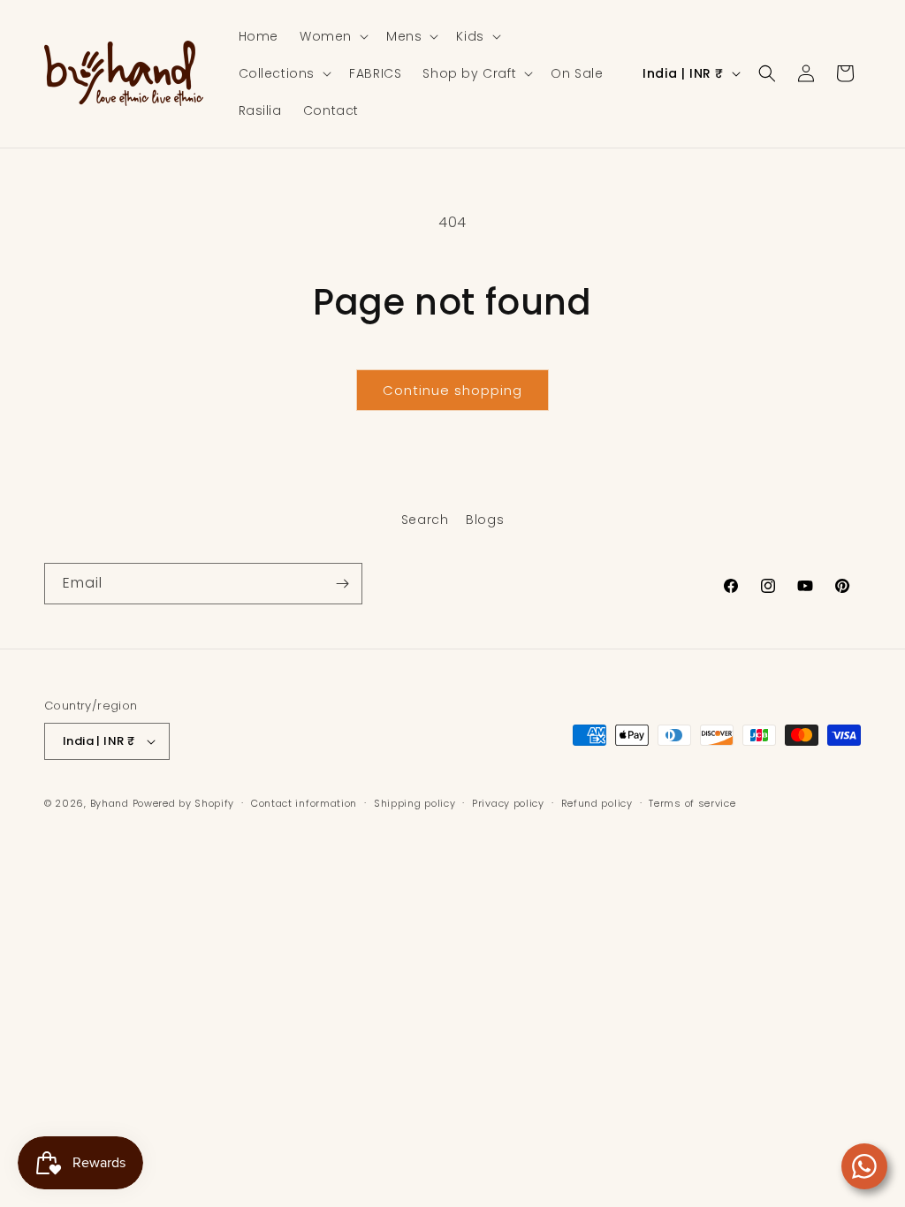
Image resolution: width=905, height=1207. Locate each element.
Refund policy (597, 803)
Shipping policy (415, 803)
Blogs (485, 519)
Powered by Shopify (184, 803)
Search (425, 519)
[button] (332, 36)
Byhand (109, 803)
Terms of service (692, 803)
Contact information (304, 803)
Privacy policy (508, 803)
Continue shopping (452, 390)
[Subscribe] (342, 583)
